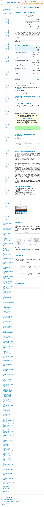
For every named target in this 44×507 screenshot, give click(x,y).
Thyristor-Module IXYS (8, 399)
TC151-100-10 (7, 72)
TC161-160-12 (7, 128)
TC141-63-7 (7, 47)
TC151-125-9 (7, 93)
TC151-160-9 (7, 114)
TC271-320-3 (7, 209)
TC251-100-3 (7, 75)
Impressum (3, 504)
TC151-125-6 (7, 89)
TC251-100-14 (7, 85)
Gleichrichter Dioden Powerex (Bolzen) (7, 456)
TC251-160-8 (7, 136)
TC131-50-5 (7, 33)
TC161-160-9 (7, 126)
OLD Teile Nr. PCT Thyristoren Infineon (7, 352)
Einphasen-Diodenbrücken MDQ (8, 441)
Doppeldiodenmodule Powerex (7, 474)
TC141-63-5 (7, 45)
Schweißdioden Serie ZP (8, 258)
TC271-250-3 (7, 187)
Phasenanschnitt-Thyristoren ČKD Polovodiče (8, 337)
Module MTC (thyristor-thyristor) (7, 268)
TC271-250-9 (7, 193)
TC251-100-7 (7, 80)
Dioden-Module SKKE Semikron (7, 287)
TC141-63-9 (7, 49)
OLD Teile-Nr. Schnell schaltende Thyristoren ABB (8, 332)
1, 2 (35, 72)
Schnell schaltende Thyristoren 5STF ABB (7, 314)
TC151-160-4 (7, 109)
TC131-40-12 (7, 28)
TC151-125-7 (7, 90)
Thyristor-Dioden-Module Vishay (8, 479)
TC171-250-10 (7, 183)
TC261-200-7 (7, 168)
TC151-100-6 (7, 68)
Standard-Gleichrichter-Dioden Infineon (7, 349)
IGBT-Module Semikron (8, 291)
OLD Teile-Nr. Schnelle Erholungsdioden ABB (7, 334)
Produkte (4, 503)
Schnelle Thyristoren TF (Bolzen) (8, 234)
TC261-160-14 (7, 151)
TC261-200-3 (7, 164)
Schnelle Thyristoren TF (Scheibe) (8, 231)
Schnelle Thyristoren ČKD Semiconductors (8, 339)
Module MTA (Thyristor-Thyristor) (7, 241)
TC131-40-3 (7, 19)
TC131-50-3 (7, 31)
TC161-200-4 (7, 154)
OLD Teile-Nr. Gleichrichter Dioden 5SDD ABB (8, 324)
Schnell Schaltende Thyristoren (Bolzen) (7, 245)
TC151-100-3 (7, 64)
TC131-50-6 (7, 34)
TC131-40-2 (7, 18)
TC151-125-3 (7, 86)
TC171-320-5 (7, 201)
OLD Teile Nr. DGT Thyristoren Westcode (7, 397)
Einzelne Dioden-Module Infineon (8, 365)
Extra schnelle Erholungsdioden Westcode (8, 387)
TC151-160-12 (7, 116)
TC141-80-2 (7, 54)
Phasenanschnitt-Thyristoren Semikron (7, 293)
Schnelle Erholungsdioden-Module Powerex (8, 476)
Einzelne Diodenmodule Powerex (7, 471)
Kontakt (11, 503)
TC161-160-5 (7, 122)
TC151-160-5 (7, 110)
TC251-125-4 (7, 98)
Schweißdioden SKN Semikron (7, 298)
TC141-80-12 (7, 63)
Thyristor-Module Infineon (8, 355)
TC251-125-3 (7, 97)
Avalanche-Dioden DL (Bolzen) (7, 255)
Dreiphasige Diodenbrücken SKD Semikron (8, 301)
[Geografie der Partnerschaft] (27, 252)
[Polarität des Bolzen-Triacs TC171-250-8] (20, 99)
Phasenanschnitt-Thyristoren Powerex (6, 449)
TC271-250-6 (7, 190)
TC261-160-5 (7, 143)
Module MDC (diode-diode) (9, 269)
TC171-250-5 (7, 178)
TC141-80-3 (7, 55)
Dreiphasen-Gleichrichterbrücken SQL (7, 445)
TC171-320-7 (7, 203)
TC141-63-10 (7, 50)
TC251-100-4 (7, 76)
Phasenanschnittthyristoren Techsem (8, 303)
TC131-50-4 (7, 32)
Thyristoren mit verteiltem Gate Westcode (8, 377)
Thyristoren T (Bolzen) (8, 12)
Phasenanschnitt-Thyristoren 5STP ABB (7, 312)
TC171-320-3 (7, 199)
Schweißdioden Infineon (8, 353)
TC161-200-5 (7, 155)
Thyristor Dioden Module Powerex (8, 468)
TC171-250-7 (7, 180)
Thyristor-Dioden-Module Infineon (8, 357)
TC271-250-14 (7, 196)
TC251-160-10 (7, 138)
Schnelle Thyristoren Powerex (7, 454)
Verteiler (8, 2)
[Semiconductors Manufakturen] (18, 201)
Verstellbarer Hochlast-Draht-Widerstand (7, 491)
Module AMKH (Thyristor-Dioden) (8, 277)
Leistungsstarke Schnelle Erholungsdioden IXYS (8, 409)
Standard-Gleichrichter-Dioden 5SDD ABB (7, 317)
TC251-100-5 (7, 77)
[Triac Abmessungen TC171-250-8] (33, 99)
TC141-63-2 (7, 42)
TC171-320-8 (7, 204)
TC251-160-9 (7, 137)
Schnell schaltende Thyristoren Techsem (7, 308)
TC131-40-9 (7, 25)
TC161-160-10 (7, 127)
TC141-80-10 (7, 62)
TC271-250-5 (7, 189)
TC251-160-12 (7, 139)
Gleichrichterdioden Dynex (8, 413)
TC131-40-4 (7, 20)
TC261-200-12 (7, 173)
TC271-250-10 (7, 194)
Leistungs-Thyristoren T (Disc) (7, 221)
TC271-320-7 (7, 214)
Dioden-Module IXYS (7, 404)
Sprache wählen (14, 2)
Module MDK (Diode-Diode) (9, 243)
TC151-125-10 (7, 94)
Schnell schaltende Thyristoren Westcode (7, 372)
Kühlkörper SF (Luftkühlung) (8, 483)
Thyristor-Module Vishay (8, 442)
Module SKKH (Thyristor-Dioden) (8, 289)
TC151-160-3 (7, 108)
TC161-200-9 (7, 160)
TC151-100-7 (7, 69)
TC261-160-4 (7, 142)
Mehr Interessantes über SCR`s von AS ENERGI (11, 501)
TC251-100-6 (7, 78)
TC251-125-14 (7, 107)
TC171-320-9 (7, 205)
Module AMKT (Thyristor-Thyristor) (8, 272)
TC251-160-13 (7, 140)
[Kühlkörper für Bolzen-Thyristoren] (17, 146)
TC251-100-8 (7, 81)
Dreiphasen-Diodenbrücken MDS (8, 451)
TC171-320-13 (7, 208)
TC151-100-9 (7, 71)
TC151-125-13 (7, 96)
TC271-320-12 (7, 218)
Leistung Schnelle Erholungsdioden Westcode (8, 390)
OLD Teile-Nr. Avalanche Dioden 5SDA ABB (8, 327)
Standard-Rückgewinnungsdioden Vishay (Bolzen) (8, 429)
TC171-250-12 (7, 185)
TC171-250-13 (7, 186)
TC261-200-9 (7, 170)
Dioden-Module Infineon (8, 359)
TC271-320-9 (7, 216)
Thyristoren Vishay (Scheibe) (7, 415)
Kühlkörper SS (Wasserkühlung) (6, 486)
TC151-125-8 (7, 91)
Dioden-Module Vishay (8, 446)
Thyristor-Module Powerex (8, 469)
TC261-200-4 (7, 165)
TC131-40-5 (7, 21)
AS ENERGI (22, 2)
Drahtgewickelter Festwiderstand (6, 488)
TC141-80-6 (7, 58)
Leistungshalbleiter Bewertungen (7, 10)
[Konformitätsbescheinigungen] (27, 232)
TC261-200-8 (7, 169)
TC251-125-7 (7, 101)
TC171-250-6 (7, 179)
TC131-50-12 (7, 39)
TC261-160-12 (7, 150)
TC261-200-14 (7, 174)
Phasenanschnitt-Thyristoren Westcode (7, 367)
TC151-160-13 (7, 117)
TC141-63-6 (7, 46)
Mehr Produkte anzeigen (8, 499)
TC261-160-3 (7, 141)
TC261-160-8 (7, 147)
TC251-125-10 (7, 104)
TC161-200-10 (7, 161)
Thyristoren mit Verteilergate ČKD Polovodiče (8, 342)
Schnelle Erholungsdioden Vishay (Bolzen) (8, 432)
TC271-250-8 (7, 192)
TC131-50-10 (7, 38)
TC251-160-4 (7, 131)
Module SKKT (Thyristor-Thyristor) (8, 279)
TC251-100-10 (7, 83)
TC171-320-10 (7, 206)
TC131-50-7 (7, 35)
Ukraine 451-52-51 (13, 1)
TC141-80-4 (7, 56)
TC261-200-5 (7, 166)
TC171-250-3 (7, 176)
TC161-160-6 (7, 123)
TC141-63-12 (7, 51)
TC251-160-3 (7, 130)
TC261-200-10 (7, 172)
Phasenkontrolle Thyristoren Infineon (8, 347)
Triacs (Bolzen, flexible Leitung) (8, 15)
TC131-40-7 (7, 23)
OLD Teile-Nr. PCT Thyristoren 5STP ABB (7, 329)
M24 (37, 22)
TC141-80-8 (7, 60)
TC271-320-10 (7, 217)
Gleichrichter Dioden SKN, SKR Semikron (8, 296)
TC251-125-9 (7, 103)
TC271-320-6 (7, 213)
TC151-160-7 (7, 112)
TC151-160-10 (7, 115)
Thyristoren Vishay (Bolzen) (9, 434)
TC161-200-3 (7, 153)
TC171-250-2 (7, 175)
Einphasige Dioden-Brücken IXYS (8, 375)
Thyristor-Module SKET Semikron (7, 282)
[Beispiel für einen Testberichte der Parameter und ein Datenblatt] (27, 241)
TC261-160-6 (7, 144)
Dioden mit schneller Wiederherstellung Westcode (8, 382)
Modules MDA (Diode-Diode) (7, 248)
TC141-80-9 (7, 61)
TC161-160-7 (7, 124)
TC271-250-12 (7, 195)
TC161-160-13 (7, 129)
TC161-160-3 (7, 120)
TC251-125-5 (7, 99)
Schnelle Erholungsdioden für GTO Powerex (8, 465)
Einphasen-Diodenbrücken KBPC (8, 438)
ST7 (37, 24)
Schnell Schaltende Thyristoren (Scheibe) (7, 236)
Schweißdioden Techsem (8, 310)
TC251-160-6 (7, 134)
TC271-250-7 (7, 191)
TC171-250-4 (7, 177)
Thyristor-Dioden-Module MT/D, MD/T (8, 265)
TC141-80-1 (7, 52)
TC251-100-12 (7, 84)
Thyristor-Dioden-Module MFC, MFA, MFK (8, 250)
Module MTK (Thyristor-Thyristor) (7, 239)
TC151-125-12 (7, 95)
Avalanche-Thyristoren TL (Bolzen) (8, 253)
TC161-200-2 (7, 152)
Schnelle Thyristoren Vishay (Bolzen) (8, 423)
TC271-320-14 (7, 219)
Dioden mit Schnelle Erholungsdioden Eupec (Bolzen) (7, 401)
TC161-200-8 (7, 159)
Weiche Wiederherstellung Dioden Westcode (8, 385)
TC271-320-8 (7, 215)
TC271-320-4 (7, 210)
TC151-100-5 (7, 67)
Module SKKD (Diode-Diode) (7, 284)
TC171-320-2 (7, 197)
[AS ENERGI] (3, 0)
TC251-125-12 (7, 105)
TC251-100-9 (7, 82)
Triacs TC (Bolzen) (7, 13)
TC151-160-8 (7, 113)
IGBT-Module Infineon (8, 360)
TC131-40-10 (7, 26)
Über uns (7, 503)
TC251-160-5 (7, 133)
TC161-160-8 (7, 125)
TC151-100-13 (7, 74)
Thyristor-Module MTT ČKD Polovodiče (8, 344)
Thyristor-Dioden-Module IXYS (8, 406)
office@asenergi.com (24, 1)
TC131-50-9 (7, 37)
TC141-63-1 (7, 41)
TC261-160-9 (7, 148)
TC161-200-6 (7, 156)
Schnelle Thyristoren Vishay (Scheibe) (8, 417)
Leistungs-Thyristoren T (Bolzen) (7, 224)
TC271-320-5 (7, 212)
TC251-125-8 (7, 102)
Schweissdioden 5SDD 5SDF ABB (7, 322)
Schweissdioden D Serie (8, 257)
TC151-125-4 (7, 87)
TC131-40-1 (7, 17)
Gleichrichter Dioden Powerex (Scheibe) (7, 459)
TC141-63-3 (7, 43)
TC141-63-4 (7, 44)
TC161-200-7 (7, 157)
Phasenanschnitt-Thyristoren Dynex (6, 411)
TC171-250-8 (7, 181)
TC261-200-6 (7, 167)
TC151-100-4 (7, 65)
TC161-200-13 (7, 163)
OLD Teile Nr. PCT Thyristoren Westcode (7, 392)
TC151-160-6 (7, 111)
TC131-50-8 (7, 36)
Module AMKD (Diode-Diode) (7, 274)
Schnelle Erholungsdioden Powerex (8, 463)
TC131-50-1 (7, 29)
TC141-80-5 (7, 57)
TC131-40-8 (7, 24)
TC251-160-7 (7, 135)
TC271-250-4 (7, 188)
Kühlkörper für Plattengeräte (9, 480)
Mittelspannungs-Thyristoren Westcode (8, 370)
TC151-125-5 (7, 88)
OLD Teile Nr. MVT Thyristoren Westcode (7, 395)
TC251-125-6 (7, 100)
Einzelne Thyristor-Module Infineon (8, 362)
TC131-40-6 (7, 22)
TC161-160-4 (7, 121)
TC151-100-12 (7, 73)
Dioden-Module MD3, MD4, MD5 (8, 263)
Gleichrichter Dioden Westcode (7, 380)
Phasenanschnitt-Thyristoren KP (6, 306)
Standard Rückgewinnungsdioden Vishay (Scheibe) (8, 420)
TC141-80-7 (7, 59)
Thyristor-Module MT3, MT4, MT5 (7, 260)
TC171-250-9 (7, 182)
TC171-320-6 (7, 202)
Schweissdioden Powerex (8, 460)
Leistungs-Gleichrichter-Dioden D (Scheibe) (7, 226)
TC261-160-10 (7, 149)
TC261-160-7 (7, 146)
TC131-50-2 (7, 30)
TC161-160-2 (7, 118)
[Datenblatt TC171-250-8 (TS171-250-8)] (37, 28)
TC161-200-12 (7, 162)
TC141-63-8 (7, 48)
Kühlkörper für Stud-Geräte (9, 482)
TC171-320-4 (7, 200)
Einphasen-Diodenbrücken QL (8, 436)
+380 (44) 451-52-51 (10, 497)
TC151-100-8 (7, 70)
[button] (32, 1)
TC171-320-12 (7, 207)
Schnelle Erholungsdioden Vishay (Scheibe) (8, 426)
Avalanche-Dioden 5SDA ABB (8, 319)
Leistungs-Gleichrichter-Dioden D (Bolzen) (7, 229)
